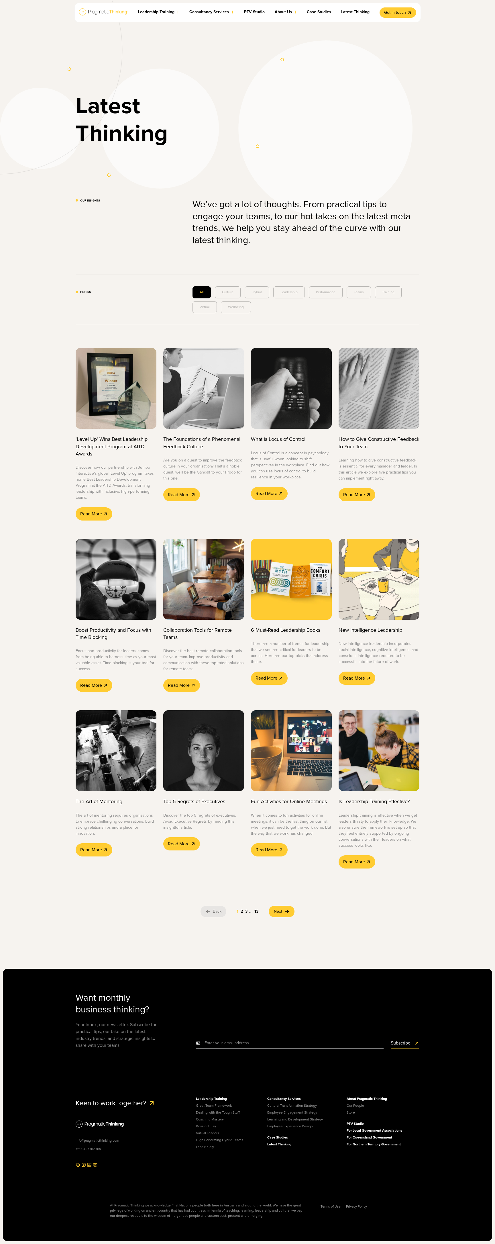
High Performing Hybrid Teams (219, 1140)
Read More (91, 513)
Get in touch (395, 12)
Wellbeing (236, 307)
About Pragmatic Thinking (367, 1098)
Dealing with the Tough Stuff (218, 1112)
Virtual (205, 307)
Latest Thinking (279, 1144)
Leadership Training (211, 1098)
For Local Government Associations (374, 1130)
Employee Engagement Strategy (292, 1112)
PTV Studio (355, 1123)
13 (256, 911)
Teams (359, 292)
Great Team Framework (214, 1105)
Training (388, 292)
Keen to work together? (112, 1103)
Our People (355, 1105)
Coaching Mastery (210, 1119)
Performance (325, 292)
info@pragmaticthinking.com (97, 1140)
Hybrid (257, 292)
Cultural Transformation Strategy (292, 1105)
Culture (227, 292)
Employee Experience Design (290, 1126)
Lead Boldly (205, 1146)
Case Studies (277, 1137)
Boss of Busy (206, 1126)
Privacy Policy (356, 1206)
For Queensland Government (369, 1137)
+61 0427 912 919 (88, 1148)
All (202, 292)
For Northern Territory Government (374, 1144)
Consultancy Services (284, 1098)
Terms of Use (331, 1206)
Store (351, 1112)
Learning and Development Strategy (295, 1119)
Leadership (289, 292)
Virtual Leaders (207, 1133)
